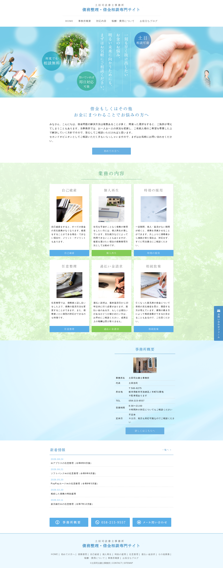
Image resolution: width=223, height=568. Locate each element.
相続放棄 (153, 266)
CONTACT (117, 563)
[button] (111, 151)
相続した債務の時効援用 (63, 494)
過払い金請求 (111, 266)
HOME (54, 554)
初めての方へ (68, 554)
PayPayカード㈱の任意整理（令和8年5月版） (75, 483)
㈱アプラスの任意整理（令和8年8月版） (72, 463)
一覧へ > (167, 450)
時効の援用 (153, 190)
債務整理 (82, 554)
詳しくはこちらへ (145, 431)
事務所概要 (114, 558)
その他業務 (164, 554)
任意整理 (69, 266)
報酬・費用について (94, 558)
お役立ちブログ (131, 558)
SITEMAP (128, 563)
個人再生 (111, 190)
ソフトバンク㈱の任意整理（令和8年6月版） (74, 473)
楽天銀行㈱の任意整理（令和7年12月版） (72, 504)
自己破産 (69, 190)
